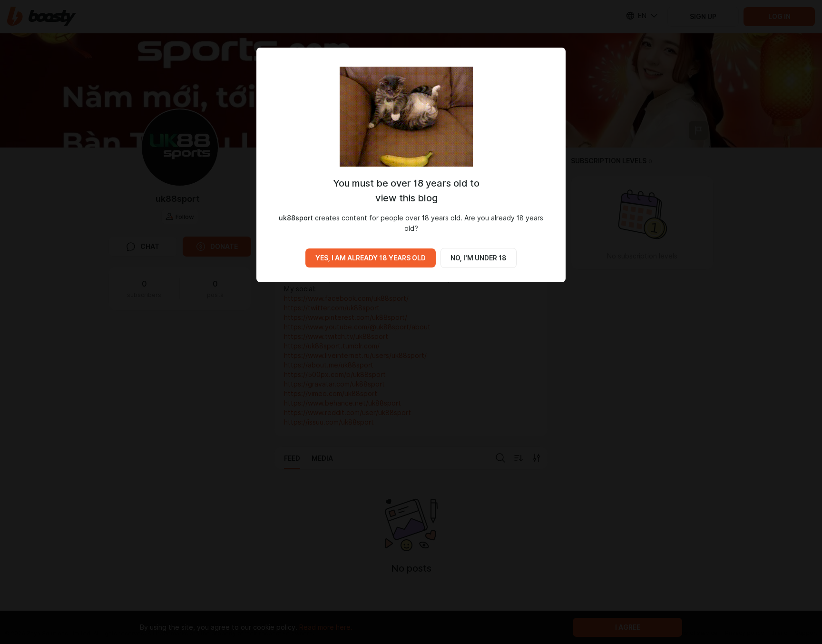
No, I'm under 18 (478, 258)
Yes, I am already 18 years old (370, 258)
